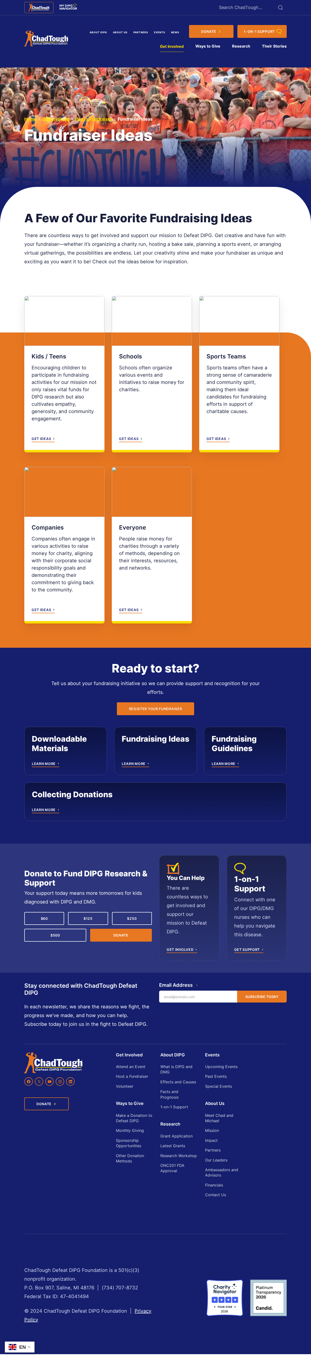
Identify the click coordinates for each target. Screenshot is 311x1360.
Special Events (218, 1086)
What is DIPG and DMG (176, 1069)
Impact (211, 1140)
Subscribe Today (262, 997)
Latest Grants (172, 1145)
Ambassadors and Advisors (221, 1172)
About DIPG (98, 32)
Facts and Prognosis (169, 1094)
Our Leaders (216, 1160)
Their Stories (274, 46)
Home (30, 119)
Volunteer (124, 1086)
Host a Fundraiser (93, 119)
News (175, 32)
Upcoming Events (221, 1066)
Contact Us (215, 1194)
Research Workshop (178, 1155)
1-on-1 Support (174, 1106)
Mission (212, 1130)
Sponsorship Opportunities (128, 1143)
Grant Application (176, 1136)
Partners (140, 32)
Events (159, 32)
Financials (214, 1185)
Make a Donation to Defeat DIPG (134, 1118)
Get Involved (172, 46)
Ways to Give (207, 46)
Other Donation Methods (130, 1158)
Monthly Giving (130, 1130)
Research (241, 46)
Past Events (216, 1076)
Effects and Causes (178, 1081)
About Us (120, 32)
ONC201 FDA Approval (172, 1168)
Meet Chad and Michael (219, 1118)
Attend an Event (130, 1066)
